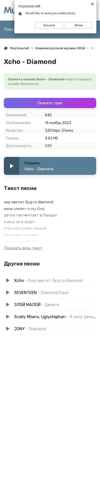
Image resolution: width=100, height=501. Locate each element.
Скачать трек (50, 103)
